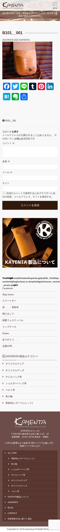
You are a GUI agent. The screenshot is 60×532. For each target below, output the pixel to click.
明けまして (8, 313)
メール (7, 172)
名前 (6, 161)
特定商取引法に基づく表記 (20, 519)
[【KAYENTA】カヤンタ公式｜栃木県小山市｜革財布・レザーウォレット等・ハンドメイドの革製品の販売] (12, 5)
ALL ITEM (12, 453)
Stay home (8, 294)
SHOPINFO (13, 502)
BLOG (10, 508)
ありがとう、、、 (11, 339)
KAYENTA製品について (18, 497)
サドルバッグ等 (14, 376)
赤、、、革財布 (10, 307)
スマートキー (9, 300)
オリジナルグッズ (15, 370)
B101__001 (10, 121)
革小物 (9, 396)
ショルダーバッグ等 (16, 383)
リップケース (9, 326)
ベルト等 (10, 390)
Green (5, 333)
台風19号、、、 (10, 346)
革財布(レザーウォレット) (19, 403)
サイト (5, 183)
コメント (8, 143)
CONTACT (12, 513)
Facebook (7, 288)
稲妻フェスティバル (12, 320)
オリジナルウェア (15, 363)
